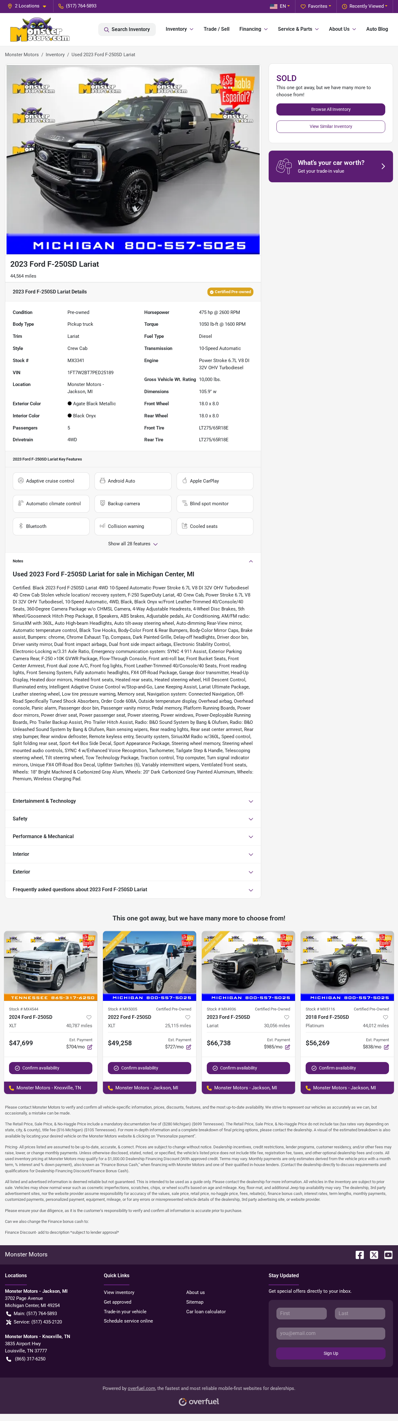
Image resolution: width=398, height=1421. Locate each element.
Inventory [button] (176, 29)
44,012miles (376, 1025)
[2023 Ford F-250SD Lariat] (248, 966)
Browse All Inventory (331, 109)
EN (283, 6)
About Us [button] (339, 29)
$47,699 (21, 1043)
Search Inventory (131, 29)
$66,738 (219, 1043)
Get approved (117, 1302)
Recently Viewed (366, 6)
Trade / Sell (216, 29)
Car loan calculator (206, 1311)
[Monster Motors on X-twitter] (371, 1254)
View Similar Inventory (331, 126)
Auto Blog (377, 29)
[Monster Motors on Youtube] (386, 1254)
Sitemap (194, 1302)
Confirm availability (40, 1067)
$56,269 (318, 1043)
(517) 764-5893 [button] (81, 6)
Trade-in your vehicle (125, 1311)
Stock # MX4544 (23, 1009)
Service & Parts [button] (295, 29)
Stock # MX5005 (122, 1009)
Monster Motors (22, 54)
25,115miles (178, 1025)
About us (195, 1292)
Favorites (317, 6)
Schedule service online (128, 1321)
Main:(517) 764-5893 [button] (35, 1313)
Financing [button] (250, 29)
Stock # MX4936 (221, 1009)
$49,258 (120, 1043)
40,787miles (79, 1025)
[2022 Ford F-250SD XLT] (149, 966)
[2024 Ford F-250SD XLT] (50, 966)
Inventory (55, 54)
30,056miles (277, 1025)
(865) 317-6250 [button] (30, 1359)
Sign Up (331, 1353)
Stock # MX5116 (320, 1009)
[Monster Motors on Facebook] (357, 1254)
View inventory (119, 1292)
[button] (29, 6)
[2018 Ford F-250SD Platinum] (347, 966)
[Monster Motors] (40, 29)
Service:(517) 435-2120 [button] (38, 1322)
